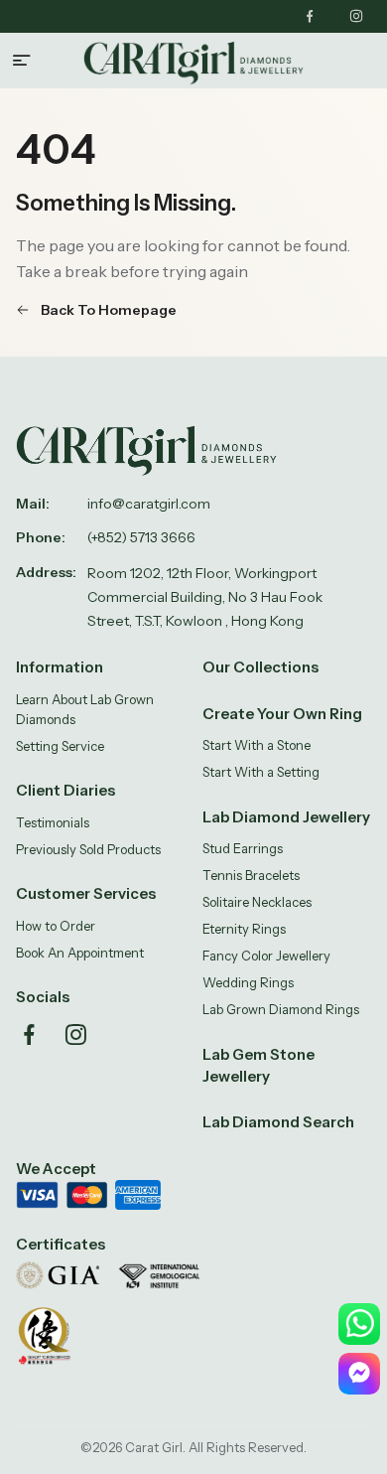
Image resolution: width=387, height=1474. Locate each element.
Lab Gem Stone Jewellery (258, 1065)
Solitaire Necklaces (257, 902)
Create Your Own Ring (282, 713)
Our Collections (260, 667)
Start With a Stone (256, 745)
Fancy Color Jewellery (266, 955)
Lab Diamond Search (278, 1121)
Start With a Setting (261, 772)
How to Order (55, 926)
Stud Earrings (242, 848)
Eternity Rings (244, 929)
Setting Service (60, 746)
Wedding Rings (248, 982)
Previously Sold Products (88, 849)
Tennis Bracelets (251, 875)
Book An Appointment (80, 952)
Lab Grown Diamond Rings (280, 1009)
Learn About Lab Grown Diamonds (85, 709)
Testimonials (52, 822)
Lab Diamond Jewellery (286, 817)
